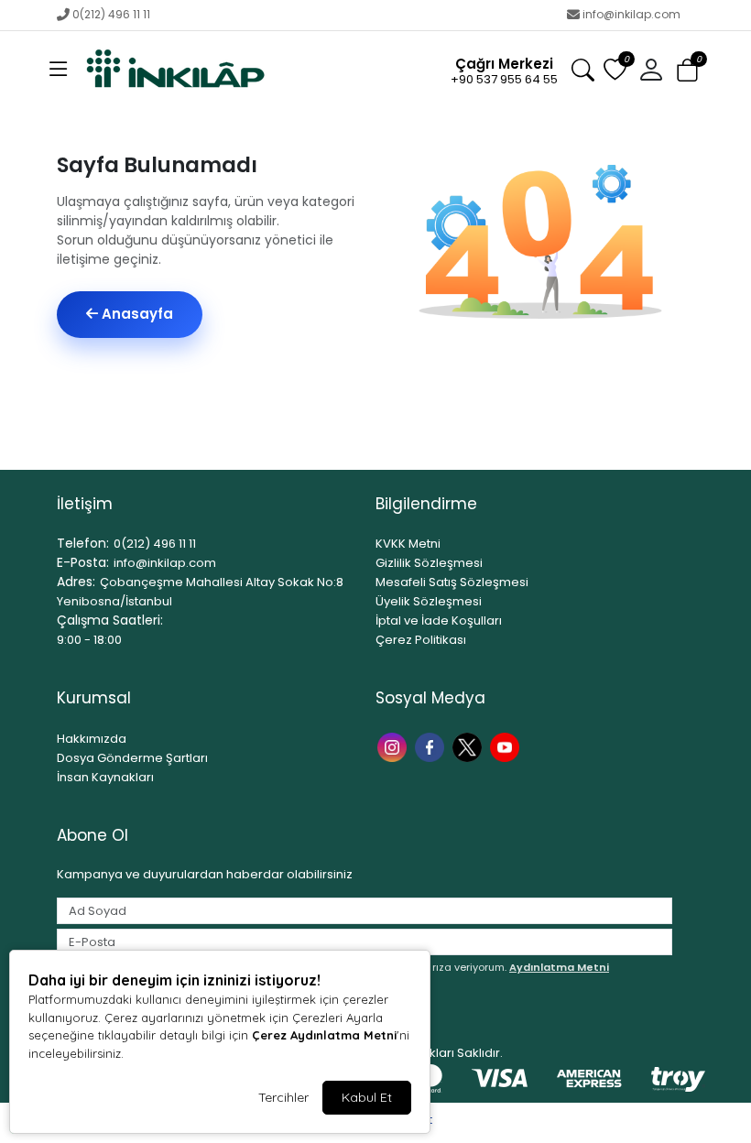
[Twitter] (469, 746)
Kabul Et (367, 1097)
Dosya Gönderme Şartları (132, 758)
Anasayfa (135, 313)
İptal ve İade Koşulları (439, 620)
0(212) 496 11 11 (111, 14)
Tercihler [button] (283, 1097)
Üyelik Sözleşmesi (429, 601)
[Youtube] (507, 746)
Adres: (76, 581)
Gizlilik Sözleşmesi (429, 563)
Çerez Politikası (421, 639)
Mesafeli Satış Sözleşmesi (452, 582)
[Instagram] (394, 746)
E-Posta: (83, 562)
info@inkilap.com (631, 14)
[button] (58, 70)
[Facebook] (432, 746)
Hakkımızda (91, 738)
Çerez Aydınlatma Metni (324, 1035)
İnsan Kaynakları (105, 777)
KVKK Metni (408, 543)
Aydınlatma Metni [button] (559, 967)
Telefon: (83, 543)
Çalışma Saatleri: (110, 620)
